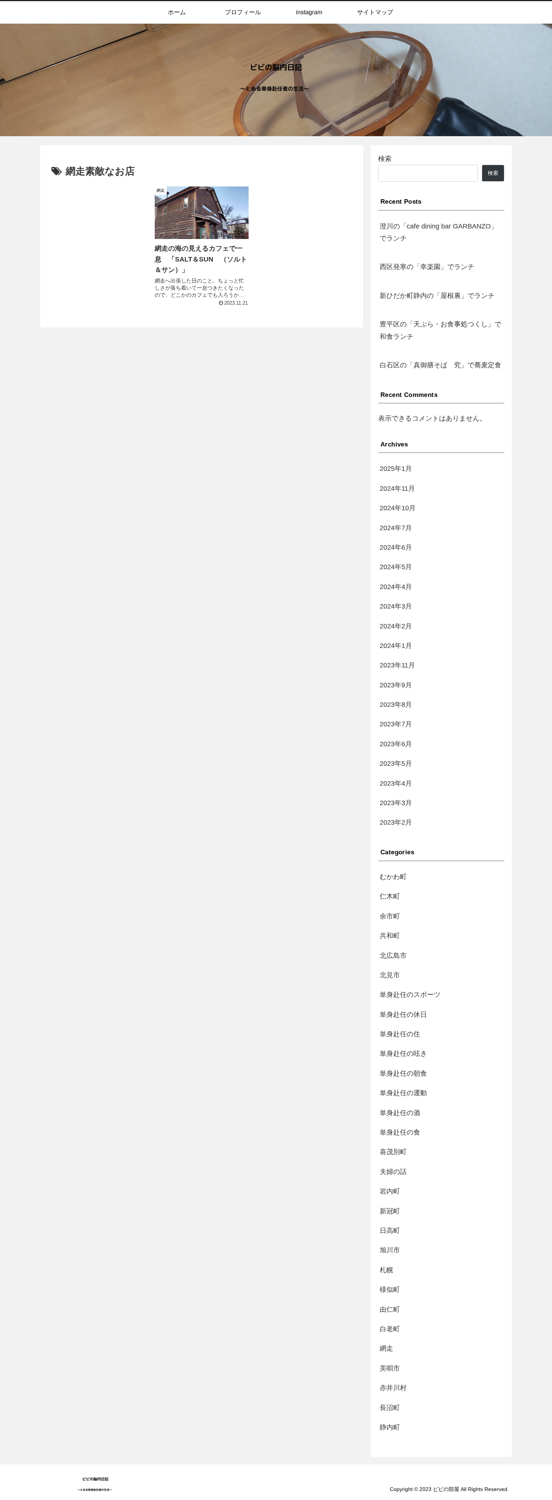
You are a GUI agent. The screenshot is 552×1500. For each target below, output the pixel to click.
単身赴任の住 (400, 1034)
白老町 (390, 1329)
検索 (385, 158)
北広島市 (393, 955)
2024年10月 (398, 508)
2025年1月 (396, 469)
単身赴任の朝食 (403, 1073)
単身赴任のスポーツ (410, 995)
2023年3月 (396, 803)
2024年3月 (396, 606)
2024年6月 (396, 548)
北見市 (390, 975)
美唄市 (390, 1368)
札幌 (386, 1270)
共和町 (390, 936)
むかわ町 (393, 877)
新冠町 (390, 1211)
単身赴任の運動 (403, 1093)
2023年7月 (396, 724)
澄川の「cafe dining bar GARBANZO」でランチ (439, 232)
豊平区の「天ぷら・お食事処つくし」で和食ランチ (440, 330)
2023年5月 (396, 764)
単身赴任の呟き (403, 1054)
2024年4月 (396, 587)
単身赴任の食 (400, 1132)
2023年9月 (396, 685)
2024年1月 (396, 646)
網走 (386, 1349)
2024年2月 (396, 626)
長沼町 (390, 1407)
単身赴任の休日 (403, 1014)
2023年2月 (396, 823)
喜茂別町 (393, 1152)
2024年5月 (396, 567)
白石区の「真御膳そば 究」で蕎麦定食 (440, 365)
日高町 (390, 1231)
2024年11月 (397, 488)
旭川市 (390, 1250)
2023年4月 (396, 783)
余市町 (390, 916)
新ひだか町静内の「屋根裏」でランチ (437, 295)
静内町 (390, 1427)
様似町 (390, 1290)
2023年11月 (397, 665)
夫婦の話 (393, 1171)
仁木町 (390, 896)
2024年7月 (396, 528)
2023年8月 (396, 705)
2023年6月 (396, 744)
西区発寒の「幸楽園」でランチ (427, 267)
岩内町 (390, 1191)
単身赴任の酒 (400, 1113)
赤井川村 (393, 1388)
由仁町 (390, 1309)
